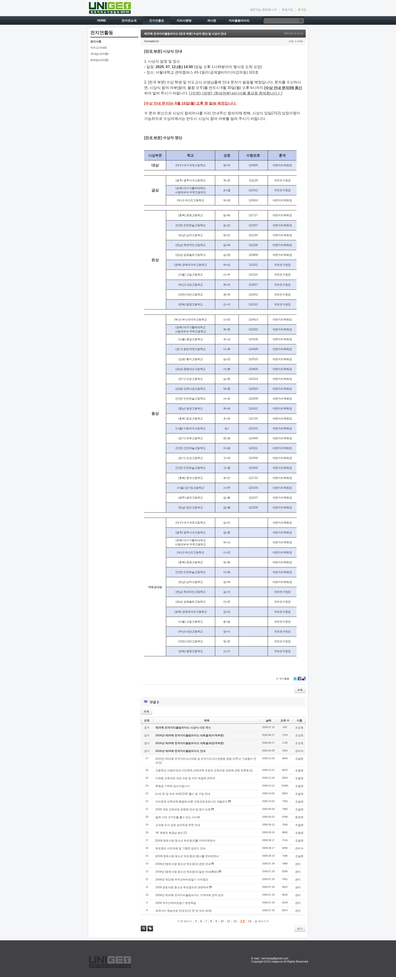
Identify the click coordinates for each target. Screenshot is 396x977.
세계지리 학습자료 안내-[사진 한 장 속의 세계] (183, 910)
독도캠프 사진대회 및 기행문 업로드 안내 (180, 848)
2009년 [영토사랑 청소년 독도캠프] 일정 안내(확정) (186, 871)
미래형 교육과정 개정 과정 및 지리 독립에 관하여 (185, 778)
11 (228, 921)
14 (249, 921)
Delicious (304, 678)
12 (235, 921)
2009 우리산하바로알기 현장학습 (175, 903)
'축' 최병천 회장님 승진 (169, 832)
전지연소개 (129, 20)
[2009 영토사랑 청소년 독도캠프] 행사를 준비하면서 (187, 856)
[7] (185, 832)
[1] (160, 762)
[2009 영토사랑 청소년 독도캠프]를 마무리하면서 (185, 840)
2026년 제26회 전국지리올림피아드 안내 (180, 751)
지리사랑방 (184, 20)
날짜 (268, 720)
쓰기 (300, 928)
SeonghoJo (151, 41)
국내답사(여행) (99, 53)
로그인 (302, 9)
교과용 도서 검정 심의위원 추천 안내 (177, 825)
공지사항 (95, 41)
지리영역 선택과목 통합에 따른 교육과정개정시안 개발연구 (191, 801)
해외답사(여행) (99, 60)
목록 (300, 690)
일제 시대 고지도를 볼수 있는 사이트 (177, 817)
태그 (150, 928)
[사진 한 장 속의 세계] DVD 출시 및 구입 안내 (182, 793)
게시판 (211, 20)
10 (222, 921)
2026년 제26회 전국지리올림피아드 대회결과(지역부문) (189, 735)
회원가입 (287, 9)
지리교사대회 (98, 47)
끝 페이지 (261, 921)
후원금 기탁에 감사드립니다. (172, 786)
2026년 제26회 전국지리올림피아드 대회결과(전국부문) (189, 743)
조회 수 (284, 720)
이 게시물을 (282, 678)
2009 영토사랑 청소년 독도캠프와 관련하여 (182, 887)
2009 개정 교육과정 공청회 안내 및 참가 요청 (183, 809)
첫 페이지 (186, 921)
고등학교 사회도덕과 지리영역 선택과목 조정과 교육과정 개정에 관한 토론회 (202, 770)
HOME (101, 20)
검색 (143, 928)
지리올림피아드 (239, 20)
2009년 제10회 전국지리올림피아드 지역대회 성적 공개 (189, 895)
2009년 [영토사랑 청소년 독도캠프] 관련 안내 (183, 864)
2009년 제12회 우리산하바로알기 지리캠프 (181, 879)
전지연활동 (156, 20)
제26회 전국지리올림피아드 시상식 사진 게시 (183, 727)
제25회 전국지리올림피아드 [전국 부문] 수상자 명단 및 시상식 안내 (185, 33)
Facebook (299, 678)
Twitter (295, 678)
